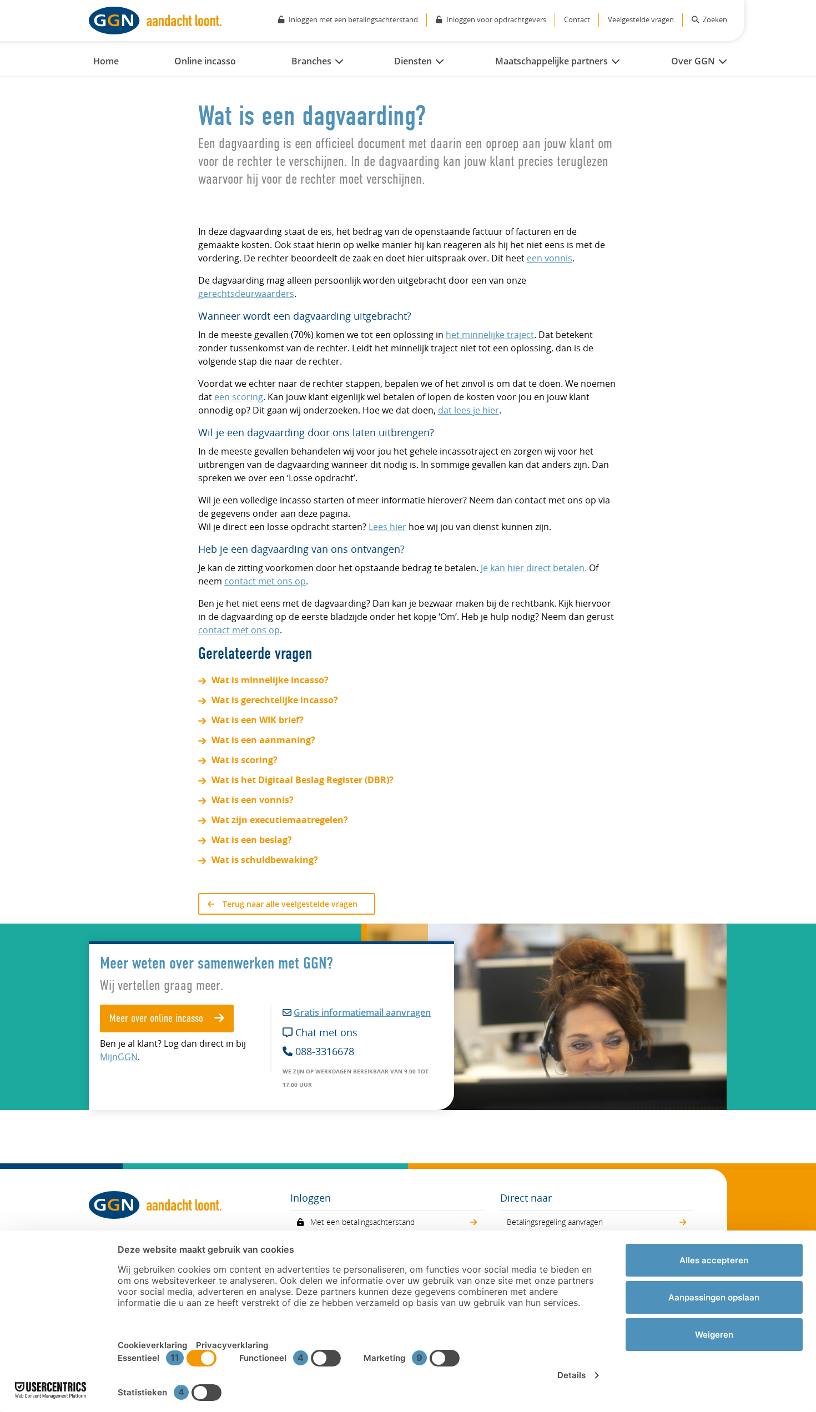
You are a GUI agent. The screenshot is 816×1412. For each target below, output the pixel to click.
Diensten (413, 61)
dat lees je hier (468, 410)
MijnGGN (119, 1057)
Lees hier (387, 527)
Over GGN (693, 61)
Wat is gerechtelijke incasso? (274, 700)
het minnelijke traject (490, 335)
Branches (311, 61)
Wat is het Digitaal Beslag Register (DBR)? (302, 780)
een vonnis (549, 258)
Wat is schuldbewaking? (264, 860)
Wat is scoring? (244, 760)
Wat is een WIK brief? (257, 720)
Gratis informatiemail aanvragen (362, 1012)
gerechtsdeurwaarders (246, 294)
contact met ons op (265, 581)
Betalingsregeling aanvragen (555, 1222)
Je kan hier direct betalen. (534, 568)
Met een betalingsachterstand (362, 1222)
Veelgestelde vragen (641, 19)
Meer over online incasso (157, 1019)
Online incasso (205, 61)
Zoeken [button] (714, 19)
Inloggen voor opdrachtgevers (496, 19)
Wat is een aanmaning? (263, 740)
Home (106, 61)
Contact (577, 19)
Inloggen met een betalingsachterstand (353, 19)
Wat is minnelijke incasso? (270, 680)
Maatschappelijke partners (551, 61)
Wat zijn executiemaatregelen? (279, 820)
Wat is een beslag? (251, 840)
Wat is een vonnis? (252, 800)
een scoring (238, 397)
